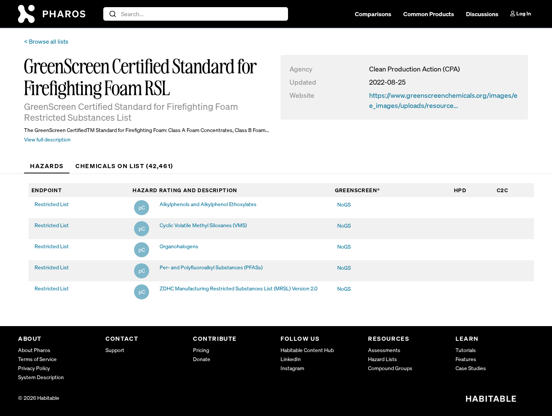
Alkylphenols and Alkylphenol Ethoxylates (208, 204)
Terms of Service (37, 359)
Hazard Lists (382, 359)
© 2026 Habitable (38, 397)
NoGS (344, 204)
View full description (47, 139)
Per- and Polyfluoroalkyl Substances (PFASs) (211, 267)
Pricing (201, 350)
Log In (523, 13)
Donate (201, 359)
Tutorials (465, 350)
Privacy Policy (34, 368)
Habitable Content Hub (307, 350)
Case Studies (470, 368)
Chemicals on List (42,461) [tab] (124, 166)
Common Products (428, 14)
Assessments (384, 350)
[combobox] (195, 14)
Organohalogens (179, 246)
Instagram (292, 368)
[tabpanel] (281, 242)
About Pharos (34, 350)
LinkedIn (291, 359)
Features (465, 359)
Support (115, 350)
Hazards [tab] (46, 166)
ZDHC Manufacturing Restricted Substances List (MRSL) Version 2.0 (239, 288)
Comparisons (373, 14)
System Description (41, 377)
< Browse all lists (46, 41)
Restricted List (52, 204)
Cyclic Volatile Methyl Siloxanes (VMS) (203, 225)
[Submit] (112, 14)
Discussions (482, 14)
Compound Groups (390, 368)
